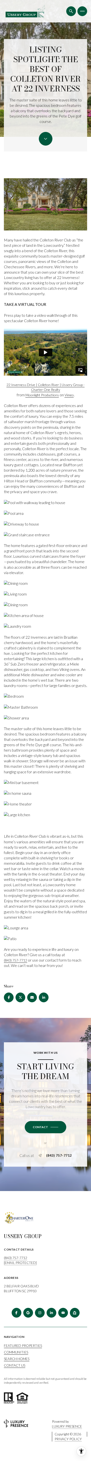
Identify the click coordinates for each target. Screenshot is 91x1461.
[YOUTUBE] (63, 1313)
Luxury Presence (67, 1426)
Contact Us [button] (14, 1365)
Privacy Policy (68, 1439)
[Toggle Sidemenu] (82, 11)
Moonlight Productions (42, 395)
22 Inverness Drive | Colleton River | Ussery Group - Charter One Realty (46, 387)
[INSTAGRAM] (40, 1313)
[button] (45, 1127)
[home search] (71, 11)
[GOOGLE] (28, 1313)
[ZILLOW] (75, 1313)
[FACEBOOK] (16, 1313)
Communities (16, 1352)
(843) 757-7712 (15, 960)
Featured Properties (23, 1345)
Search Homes (16, 1359)
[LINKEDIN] (51, 1313)
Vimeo (69, 395)
